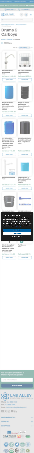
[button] (17, 237)
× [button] (30, 214)
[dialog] (17, 226)
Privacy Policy (20, 226)
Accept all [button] (17, 230)
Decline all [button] (17, 233)
